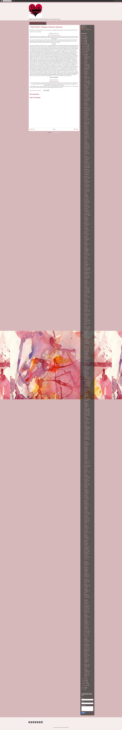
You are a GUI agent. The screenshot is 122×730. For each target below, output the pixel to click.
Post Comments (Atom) (56, 132)
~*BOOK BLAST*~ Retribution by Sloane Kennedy (86, 243)
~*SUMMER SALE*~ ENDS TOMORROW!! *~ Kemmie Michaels (86, 428)
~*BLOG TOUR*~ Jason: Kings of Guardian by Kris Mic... (86, 100)
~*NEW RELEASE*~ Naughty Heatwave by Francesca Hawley (86, 405)
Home (54, 129)
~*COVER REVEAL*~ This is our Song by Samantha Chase (86, 457)
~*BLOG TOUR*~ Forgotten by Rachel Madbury (86, 675)
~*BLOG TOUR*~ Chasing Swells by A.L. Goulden (86, 214)
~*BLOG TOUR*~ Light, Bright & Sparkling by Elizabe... (86, 69)
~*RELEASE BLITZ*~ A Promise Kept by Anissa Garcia (86, 563)
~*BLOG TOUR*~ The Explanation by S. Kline (86, 636)
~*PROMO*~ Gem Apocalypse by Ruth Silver (86, 273)
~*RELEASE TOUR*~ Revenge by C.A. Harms (86, 527)
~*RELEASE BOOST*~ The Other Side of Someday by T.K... (86, 342)
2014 (84, 688)
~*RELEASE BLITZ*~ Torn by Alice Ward (86, 254)
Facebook (54, 81)
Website (50, 81)
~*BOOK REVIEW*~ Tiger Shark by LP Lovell (86, 419)
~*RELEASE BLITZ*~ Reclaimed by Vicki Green (86, 373)
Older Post (76, 129)
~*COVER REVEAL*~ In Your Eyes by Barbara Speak (86, 377)
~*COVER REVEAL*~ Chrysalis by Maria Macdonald (86, 282)
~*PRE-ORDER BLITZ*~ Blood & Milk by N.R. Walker (86, 292)
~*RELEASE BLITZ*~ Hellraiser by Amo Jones (86, 233)
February (85, 683)
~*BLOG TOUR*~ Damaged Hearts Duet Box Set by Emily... (86, 661)
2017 (84, 41)
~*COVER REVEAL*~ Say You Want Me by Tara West (86, 288)
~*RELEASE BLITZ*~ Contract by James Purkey (86, 517)
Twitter (57, 81)
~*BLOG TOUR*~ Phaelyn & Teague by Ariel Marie (86, 612)
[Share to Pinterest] (48, 90)
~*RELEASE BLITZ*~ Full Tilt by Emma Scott (86, 78)
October (85, 48)
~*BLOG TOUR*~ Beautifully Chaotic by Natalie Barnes (86, 548)
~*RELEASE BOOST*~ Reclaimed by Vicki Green (86, 302)
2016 (84, 43)
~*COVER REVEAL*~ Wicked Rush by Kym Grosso (86, 476)
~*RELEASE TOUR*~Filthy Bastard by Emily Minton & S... (86, 438)
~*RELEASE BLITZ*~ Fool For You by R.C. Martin (86, 297)
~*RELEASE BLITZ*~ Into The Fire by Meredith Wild (86, 201)
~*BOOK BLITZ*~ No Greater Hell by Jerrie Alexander (86, 315)
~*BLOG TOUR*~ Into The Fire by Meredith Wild (86, 166)
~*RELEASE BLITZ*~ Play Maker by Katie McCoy (86, 581)
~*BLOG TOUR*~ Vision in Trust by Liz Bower (86, 631)
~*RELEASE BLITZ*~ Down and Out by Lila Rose (86, 311)
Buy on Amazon (51, 35)
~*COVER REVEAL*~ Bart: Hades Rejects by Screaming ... (86, 218)
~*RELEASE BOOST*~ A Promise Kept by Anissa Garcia (86, 444)
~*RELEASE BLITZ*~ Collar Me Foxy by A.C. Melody (86, 348)
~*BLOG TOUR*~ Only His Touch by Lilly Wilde (86, 414)
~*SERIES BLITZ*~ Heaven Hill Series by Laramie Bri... (86, 127)
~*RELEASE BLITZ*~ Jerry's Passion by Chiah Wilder (86, 158)
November (86, 46)
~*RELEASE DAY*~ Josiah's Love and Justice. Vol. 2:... (86, 558)
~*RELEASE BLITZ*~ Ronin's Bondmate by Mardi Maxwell (86, 63)
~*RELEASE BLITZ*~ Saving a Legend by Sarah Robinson (86, 382)
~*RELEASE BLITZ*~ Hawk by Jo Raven (86, 91)
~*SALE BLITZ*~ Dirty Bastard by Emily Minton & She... (86, 607)
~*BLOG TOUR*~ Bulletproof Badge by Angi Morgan (86, 650)
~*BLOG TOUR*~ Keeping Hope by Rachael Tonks (86, 278)
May (85, 678)
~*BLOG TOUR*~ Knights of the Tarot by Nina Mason (86, 666)
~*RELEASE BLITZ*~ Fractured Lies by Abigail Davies (86, 264)
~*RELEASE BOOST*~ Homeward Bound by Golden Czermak (85, 450)
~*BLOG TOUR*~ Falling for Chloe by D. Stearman (86, 95)
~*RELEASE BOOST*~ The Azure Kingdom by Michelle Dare (86, 358)
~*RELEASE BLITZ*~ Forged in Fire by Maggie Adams (86, 109)
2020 (84, 36)
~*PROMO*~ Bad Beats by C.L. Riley (86, 324)
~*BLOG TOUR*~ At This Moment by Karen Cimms (86, 467)
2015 (84, 687)
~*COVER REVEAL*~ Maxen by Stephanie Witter (86, 395)
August (85, 51)
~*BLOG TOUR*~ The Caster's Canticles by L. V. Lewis (86, 186)
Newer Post (32, 129)
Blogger (67, 727)
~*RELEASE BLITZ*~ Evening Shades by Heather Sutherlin (85, 543)
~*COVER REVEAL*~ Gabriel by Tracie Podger (86, 229)
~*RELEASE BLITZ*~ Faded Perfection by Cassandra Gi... (86, 337)
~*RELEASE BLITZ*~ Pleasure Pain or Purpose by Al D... (86, 152)
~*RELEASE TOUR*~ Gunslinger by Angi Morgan (86, 210)
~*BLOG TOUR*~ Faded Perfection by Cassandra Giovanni (86, 86)
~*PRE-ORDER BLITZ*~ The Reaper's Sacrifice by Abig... (86, 522)
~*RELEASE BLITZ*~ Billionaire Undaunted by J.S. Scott (86, 536)
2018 (84, 40)
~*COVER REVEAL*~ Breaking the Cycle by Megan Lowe (86, 622)
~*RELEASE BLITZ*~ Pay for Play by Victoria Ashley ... (86, 596)
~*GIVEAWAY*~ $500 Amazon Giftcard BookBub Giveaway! (86, 352)
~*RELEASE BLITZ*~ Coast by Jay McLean (86, 512)
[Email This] (43, 90)
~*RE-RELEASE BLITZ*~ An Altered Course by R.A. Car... (86, 148)
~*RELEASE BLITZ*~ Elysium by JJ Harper (86, 333)
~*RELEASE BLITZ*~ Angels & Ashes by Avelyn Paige (86, 171)
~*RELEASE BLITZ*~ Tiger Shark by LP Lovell (86, 423)
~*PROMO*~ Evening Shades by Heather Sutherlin (85, 508)
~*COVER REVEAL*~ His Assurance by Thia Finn (86, 224)
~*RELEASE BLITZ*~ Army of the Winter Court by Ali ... (86, 368)
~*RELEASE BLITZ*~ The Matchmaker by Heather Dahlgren (86, 655)
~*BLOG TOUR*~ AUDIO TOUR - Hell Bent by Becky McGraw (86, 410)
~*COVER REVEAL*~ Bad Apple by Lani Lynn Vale (86, 586)
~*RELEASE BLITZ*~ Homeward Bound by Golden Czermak (85, 570)
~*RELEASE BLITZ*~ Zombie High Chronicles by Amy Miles (86, 238)
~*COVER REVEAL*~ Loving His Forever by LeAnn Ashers (86, 497)
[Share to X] (46, 90)
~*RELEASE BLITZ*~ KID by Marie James (86, 177)
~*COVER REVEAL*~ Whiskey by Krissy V (86, 104)
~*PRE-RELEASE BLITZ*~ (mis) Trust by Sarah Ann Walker (86, 328)
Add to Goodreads (57, 35)
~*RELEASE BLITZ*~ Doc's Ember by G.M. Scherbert (86, 182)
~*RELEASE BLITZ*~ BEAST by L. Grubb (86, 73)
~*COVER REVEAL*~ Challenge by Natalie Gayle (86, 143)
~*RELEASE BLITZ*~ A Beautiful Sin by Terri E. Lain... (86, 163)
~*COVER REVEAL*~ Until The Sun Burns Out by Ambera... (86, 640)
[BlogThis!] (45, 90)
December (86, 44)
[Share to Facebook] (47, 90)
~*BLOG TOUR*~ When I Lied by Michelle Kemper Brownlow (86, 485)
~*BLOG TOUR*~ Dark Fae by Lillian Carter (86, 123)
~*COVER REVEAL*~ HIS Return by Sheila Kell (86, 306)
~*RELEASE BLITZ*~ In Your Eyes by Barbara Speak (86, 206)
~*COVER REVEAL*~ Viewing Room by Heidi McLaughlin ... (86, 491)
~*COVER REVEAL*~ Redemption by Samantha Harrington (86, 249)
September (86, 49)
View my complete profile (86, 29)
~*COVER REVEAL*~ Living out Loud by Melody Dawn (86, 590)
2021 (84, 35)
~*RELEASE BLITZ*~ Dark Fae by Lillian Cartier (86, 363)
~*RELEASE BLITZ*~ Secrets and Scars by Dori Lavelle (86, 118)
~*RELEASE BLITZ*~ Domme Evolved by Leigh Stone (86, 502)
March (85, 682)
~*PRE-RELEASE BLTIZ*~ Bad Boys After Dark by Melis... (86, 269)
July (85, 52)
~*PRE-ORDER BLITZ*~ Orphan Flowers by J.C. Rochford (86, 138)
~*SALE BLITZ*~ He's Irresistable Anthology (86, 399)
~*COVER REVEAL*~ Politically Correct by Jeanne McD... (86, 195)
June (85, 54)
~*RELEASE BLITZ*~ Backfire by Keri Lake (86, 471)
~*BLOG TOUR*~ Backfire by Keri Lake (86, 385)
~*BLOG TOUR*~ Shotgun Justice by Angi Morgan (86, 462)
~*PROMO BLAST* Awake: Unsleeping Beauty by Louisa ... (86, 57)
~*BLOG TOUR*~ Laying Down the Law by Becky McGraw (86, 433)
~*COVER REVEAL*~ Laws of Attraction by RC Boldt (86, 601)
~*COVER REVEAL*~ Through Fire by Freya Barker (86, 671)
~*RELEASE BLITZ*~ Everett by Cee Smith (86, 532)
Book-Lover (85, 27)
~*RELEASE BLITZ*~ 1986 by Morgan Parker (86, 390)
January (85, 685)
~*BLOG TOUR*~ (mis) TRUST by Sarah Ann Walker (86, 191)
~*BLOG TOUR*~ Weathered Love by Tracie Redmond (86, 553)
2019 (84, 38)
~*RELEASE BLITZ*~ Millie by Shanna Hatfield (86, 481)
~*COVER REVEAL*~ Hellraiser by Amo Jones (86, 627)
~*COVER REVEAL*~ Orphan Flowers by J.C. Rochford (86, 616)
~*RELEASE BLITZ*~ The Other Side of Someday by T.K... (86, 575)
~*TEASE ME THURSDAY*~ (86, 174)
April (85, 680)
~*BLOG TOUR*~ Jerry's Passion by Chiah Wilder (86, 81)
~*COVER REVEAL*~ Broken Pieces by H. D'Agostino (86, 258)
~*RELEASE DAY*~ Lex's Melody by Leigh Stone (86, 114)
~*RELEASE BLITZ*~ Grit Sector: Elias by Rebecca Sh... (86, 320)
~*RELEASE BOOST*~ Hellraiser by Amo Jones (86, 133)
